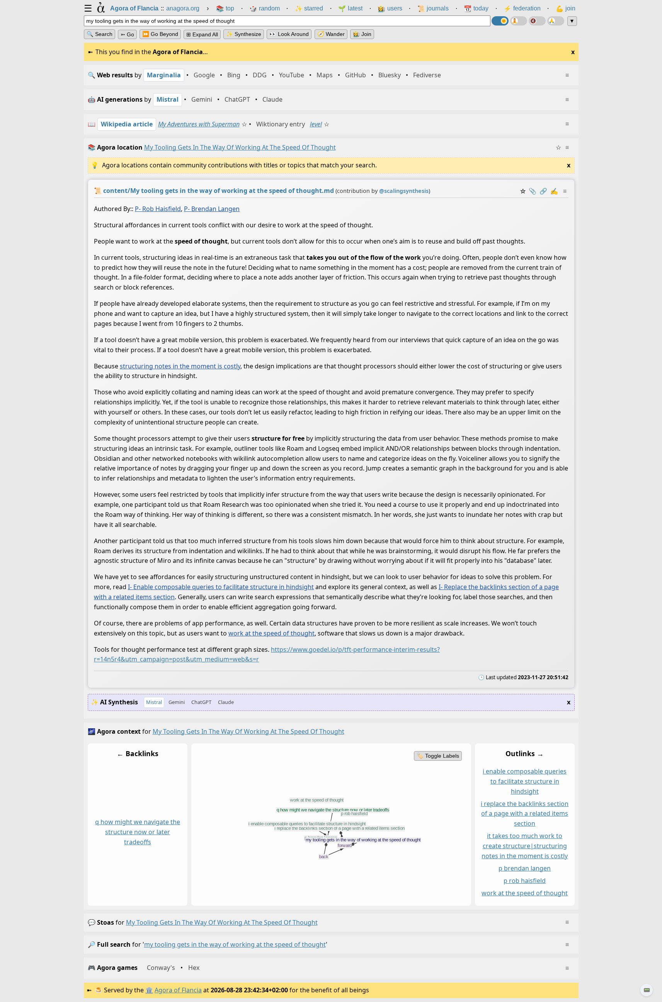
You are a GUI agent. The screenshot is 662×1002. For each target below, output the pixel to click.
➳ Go (127, 34)
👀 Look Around (289, 34)
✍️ (554, 191)
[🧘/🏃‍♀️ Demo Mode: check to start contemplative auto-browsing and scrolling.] (518, 21)
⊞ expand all (202, 34)
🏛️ (149, 990)
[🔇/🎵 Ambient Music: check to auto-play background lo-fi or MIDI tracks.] (537, 21)
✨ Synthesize (243, 34)
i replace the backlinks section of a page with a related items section (524, 813)
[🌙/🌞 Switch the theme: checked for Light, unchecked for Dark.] (500, 21)
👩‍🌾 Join (362, 34)
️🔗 (543, 191)
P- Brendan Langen (212, 208)
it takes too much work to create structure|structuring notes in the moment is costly (525, 846)
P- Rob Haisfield (158, 208)
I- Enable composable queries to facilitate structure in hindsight (221, 587)
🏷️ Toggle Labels (437, 756)
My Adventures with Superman (199, 124)
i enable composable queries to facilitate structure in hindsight (525, 781)
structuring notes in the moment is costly (180, 366)
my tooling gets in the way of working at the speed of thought (222, 922)
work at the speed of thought (271, 633)
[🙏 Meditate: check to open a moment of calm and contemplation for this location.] (555, 21)
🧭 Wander (331, 34)
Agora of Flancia (178, 990)
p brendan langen (525, 868)
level (316, 124)
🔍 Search (99, 34)
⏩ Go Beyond (160, 34)
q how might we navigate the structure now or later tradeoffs (137, 832)
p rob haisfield (525, 880)
